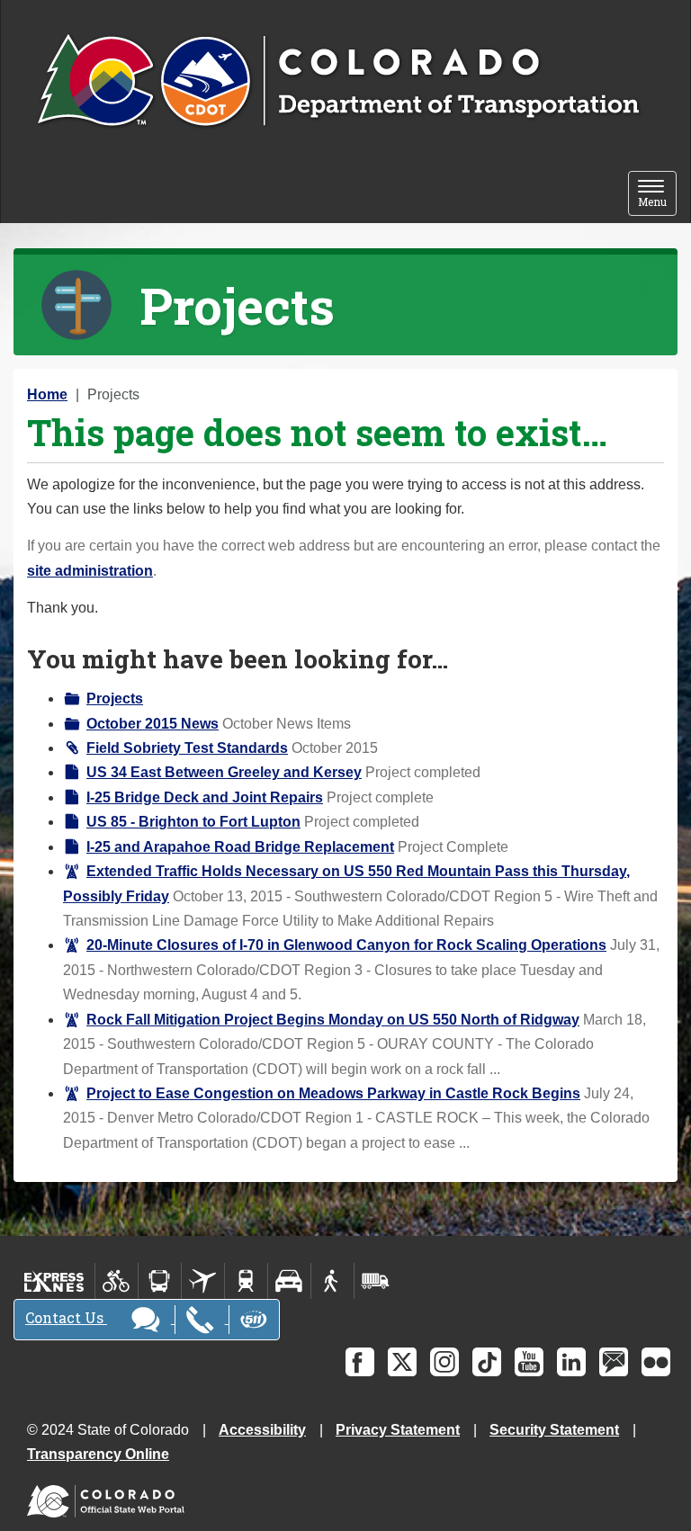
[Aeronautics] (203, 1281)
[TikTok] (486, 1361)
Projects (114, 698)
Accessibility (262, 1429)
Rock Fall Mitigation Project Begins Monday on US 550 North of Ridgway (332, 1019)
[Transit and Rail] (160, 1281)
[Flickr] (656, 1361)
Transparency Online (98, 1454)
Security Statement (554, 1429)
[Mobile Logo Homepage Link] (338, 82)
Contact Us (66, 1317)
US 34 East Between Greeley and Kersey (224, 772)
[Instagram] (444, 1361)
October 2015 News (152, 723)
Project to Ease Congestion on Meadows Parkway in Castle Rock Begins (333, 1093)
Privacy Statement (398, 1429)
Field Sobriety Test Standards (187, 748)
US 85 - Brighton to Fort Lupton (193, 821)
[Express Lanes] (54, 1281)
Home (47, 394)
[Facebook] (359, 1361)
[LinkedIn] (571, 1361)
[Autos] (289, 1281)
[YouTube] (529, 1361)
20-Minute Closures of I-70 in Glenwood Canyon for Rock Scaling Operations (346, 945)
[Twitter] (402, 1361)
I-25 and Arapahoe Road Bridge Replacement (240, 847)
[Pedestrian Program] (332, 1281)
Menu (657, 195)
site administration (90, 570)
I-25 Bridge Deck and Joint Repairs (204, 797)
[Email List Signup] (613, 1361)
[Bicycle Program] (116, 1281)
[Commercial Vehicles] (375, 1281)
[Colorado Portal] (109, 1497)
